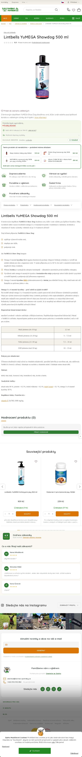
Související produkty (62, 205)
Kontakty (4, 2)
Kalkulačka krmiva (34, 720)
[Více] (76, 18)
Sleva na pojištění (36, 723)
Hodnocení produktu (41, 205)
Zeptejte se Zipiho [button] (53, 673)
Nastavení (5, 746)
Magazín (58, 723)
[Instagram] (48, 689)
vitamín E (4, 401)
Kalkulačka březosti (20, 723)
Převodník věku (68, 720)
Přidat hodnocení (41, 432)
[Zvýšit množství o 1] (13, 513)
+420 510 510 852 (69, 10)
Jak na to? (32, 130)
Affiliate (66, 723)
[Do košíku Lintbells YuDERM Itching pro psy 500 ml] (27, 513)
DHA (26, 280)
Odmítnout (74, 753)
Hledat (56, 10)
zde (53, 742)
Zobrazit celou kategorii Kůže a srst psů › (19, 166)
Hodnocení (49, 723)
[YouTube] (54, 689)
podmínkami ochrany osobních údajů (38, 656)
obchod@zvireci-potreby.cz (19, 679)
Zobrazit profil (68, 605)
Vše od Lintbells (10, 32)
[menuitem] (6, 18)
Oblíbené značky (19, 720)
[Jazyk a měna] (62, 2)
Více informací (40, 117)
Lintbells (29, 140)
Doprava (15, 2)
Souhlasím (36, 751)
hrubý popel (48, 387)
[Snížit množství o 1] (5, 513)
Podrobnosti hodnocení (41, 42)
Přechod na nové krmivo (52, 720)
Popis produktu (9, 205)
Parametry (24, 205)
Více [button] (23, 2)
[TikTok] (59, 689)
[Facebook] (42, 689)
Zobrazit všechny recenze (32, 537)
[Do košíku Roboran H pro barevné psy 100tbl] (67, 513)
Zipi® (9, 720)
